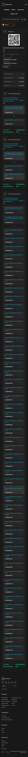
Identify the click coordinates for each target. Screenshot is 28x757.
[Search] (3, 19)
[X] (3, 682)
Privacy (7, 751)
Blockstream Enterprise (6, 701)
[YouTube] (15, 682)
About (3, 730)
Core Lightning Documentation (7, 719)
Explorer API (14, 13)
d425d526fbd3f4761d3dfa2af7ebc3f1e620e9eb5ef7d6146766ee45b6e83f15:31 (14, 154)
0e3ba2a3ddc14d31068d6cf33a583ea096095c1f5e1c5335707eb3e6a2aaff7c (10, 145)
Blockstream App (5, 697)
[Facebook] (9, 682)
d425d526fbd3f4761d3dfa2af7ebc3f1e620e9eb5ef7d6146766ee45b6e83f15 (10, 199)
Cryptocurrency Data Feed (16, 697)
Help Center (4, 740)
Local (3, 746)
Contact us (4, 689)
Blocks (13, 9)
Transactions (20, 9)
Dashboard (7, 9)
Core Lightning (14, 701)
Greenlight (3, 707)
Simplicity (13, 705)
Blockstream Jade (5, 699)
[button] (22, 100)
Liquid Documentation (6, 717)
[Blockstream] (6, 678)
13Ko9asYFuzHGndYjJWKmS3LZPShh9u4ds (13, 175)
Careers (3, 732)
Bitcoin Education (5, 742)
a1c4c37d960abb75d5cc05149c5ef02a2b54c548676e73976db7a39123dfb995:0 (14, 218)
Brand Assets (4, 748)
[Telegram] (12, 682)
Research (3, 728)
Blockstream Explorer (5, 705)
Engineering (4, 715)
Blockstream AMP (5, 703)
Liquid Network (14, 699)
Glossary (3, 744)
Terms (3, 751)
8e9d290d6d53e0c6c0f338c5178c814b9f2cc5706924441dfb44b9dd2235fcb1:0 (14, 209)
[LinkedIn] (6, 682)
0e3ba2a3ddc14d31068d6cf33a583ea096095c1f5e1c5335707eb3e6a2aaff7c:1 (14, 108)
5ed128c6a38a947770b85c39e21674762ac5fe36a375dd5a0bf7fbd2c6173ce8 (10, 99)
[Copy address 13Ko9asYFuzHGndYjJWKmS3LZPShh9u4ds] (4, 51)
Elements (13, 703)
